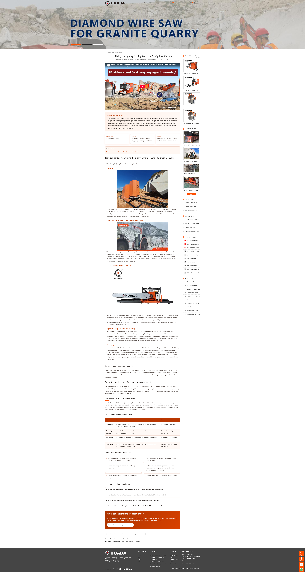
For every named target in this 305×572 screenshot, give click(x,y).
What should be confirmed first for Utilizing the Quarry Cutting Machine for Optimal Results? (135, 489)
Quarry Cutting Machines (112, 534)
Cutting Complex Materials (193, 289)
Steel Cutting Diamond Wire (193, 292)
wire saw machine (191, 262)
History (171, 557)
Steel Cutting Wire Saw (193, 314)
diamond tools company (192, 240)
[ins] (114, 569)
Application (122, 151)
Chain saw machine (155, 566)
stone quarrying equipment (136, 534)
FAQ (136, 151)
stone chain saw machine (192, 272)
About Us (173, 551)
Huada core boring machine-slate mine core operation (191, 232)
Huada (124, 534)
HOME (116, 52)
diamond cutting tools (192, 244)
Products (153, 551)
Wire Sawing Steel (192, 307)
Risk (133, 151)
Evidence (128, 151)
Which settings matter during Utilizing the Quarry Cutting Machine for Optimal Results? (134, 500)
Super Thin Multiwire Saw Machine (159, 555)
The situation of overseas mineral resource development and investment (191, 211)
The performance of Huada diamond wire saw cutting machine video (191, 223)
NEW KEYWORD (188, 551)
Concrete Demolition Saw (193, 303)
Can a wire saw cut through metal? (119, 538)
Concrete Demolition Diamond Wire (193, 300)
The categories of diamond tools (192, 247)
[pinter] (135, 569)
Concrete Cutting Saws (193, 296)
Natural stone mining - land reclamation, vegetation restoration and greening (191, 207)
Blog (120, 52)
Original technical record (112, 151)
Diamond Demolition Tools (188, 559)
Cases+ (192, 194)
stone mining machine (152, 534)
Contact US (173, 564)
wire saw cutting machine (192, 265)
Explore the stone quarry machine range (120, 524)
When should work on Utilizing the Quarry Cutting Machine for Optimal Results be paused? (135, 506)
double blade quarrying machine (192, 251)
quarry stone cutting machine (192, 255)
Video (139, 561)
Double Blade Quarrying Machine (158, 564)
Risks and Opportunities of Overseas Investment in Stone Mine (191, 203)
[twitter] (121, 569)
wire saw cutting (190, 258)
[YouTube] (129, 569)
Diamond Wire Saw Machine (157, 557)
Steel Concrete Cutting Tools (157, 561)
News (139, 555)
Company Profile (174, 555)
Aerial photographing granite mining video (191, 219)
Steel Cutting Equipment (193, 310)
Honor (171, 561)
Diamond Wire (153, 559)
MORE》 (198, 57)
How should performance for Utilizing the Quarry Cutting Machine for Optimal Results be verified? (137, 495)
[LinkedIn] (124, 569)
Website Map (108, 569)
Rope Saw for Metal (192, 282)
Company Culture (174, 559)
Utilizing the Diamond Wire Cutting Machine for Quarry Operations (124, 541)
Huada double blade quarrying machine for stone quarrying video (190, 228)
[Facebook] (117, 569)
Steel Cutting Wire (186, 557)
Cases (139, 559)
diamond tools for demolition (193, 285)
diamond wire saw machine (192, 269)
